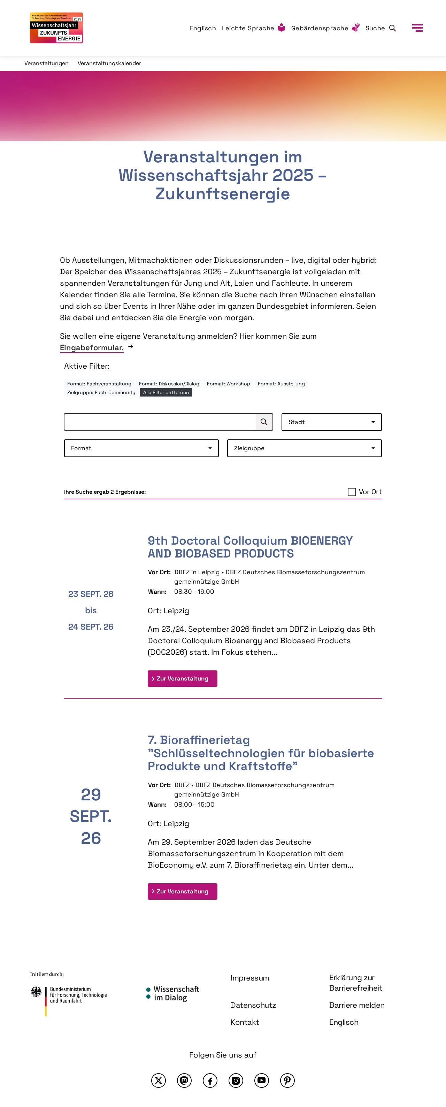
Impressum (250, 978)
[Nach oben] (424, 1040)
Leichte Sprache (248, 28)
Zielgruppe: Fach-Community (101, 392)
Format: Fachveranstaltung (99, 383)
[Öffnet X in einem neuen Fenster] (158, 1080)
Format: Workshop (228, 383)
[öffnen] (417, 28)
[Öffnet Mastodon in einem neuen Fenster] (184, 1080)
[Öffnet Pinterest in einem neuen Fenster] (287, 1080)
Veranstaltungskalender (109, 63)
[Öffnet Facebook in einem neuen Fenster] (210, 1080)
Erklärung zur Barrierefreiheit (355, 983)
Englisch (203, 28)
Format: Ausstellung (281, 383)
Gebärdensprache (320, 28)
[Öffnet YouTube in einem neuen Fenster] (261, 1080)
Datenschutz (253, 1005)
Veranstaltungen (46, 63)
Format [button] (81, 448)
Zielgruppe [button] (249, 448)
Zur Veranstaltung (187, 678)
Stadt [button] (297, 422)
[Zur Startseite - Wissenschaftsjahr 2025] (56, 28)
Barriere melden (357, 1005)
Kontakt (245, 1022)
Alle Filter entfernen (166, 392)
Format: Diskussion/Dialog (169, 383)
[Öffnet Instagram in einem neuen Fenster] (236, 1080)
